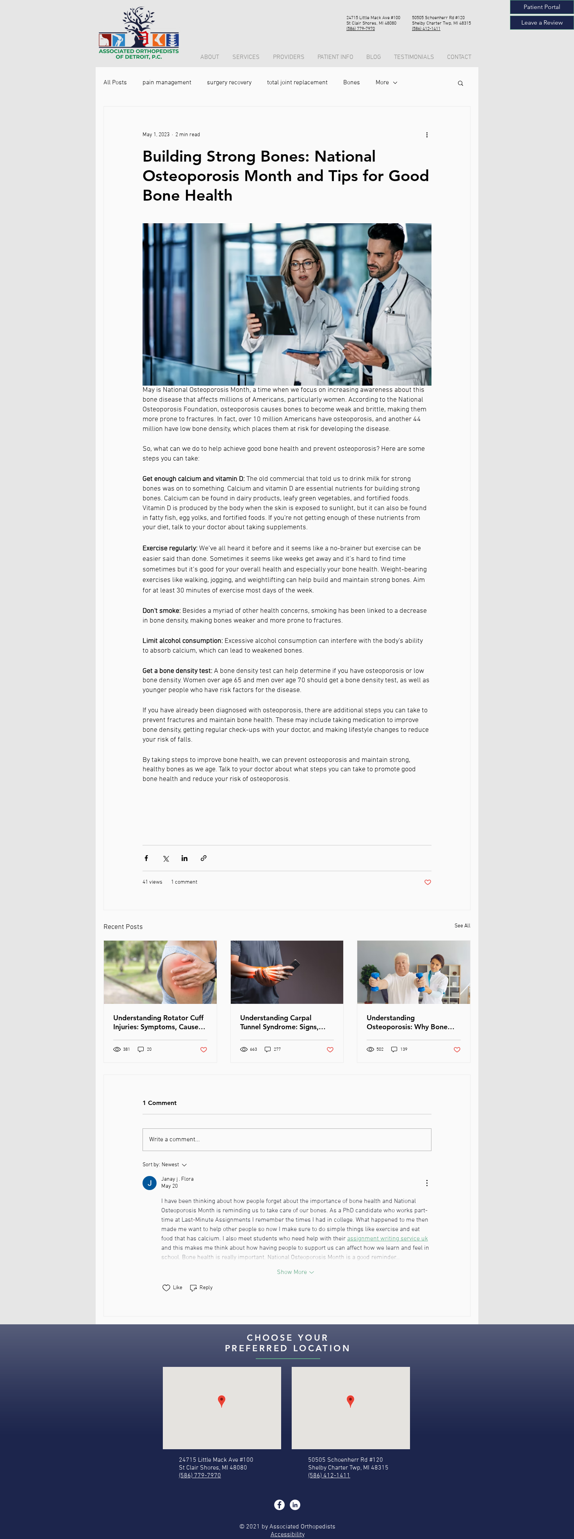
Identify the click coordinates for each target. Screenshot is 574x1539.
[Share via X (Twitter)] (165, 858)
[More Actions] (426, 1183)
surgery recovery (229, 83)
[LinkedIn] (295, 1505)
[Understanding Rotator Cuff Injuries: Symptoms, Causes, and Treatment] (160, 972)
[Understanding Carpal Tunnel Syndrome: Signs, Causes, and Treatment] (287, 972)
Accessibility (288, 1535)
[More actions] (426, 134)
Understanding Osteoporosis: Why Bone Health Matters (407, 1022)
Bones (351, 83)
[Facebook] (279, 1505)
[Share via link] (203, 858)
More (382, 83)
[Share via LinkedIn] (184, 858)
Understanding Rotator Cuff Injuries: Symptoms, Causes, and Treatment (158, 1022)
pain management (167, 83)
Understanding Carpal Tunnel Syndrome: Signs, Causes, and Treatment (279, 1022)
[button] (336, 57)
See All (463, 926)
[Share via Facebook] (146, 858)
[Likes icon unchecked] (166, 1288)
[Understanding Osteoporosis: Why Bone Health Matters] (413, 972)
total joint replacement (297, 83)
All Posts (115, 83)
